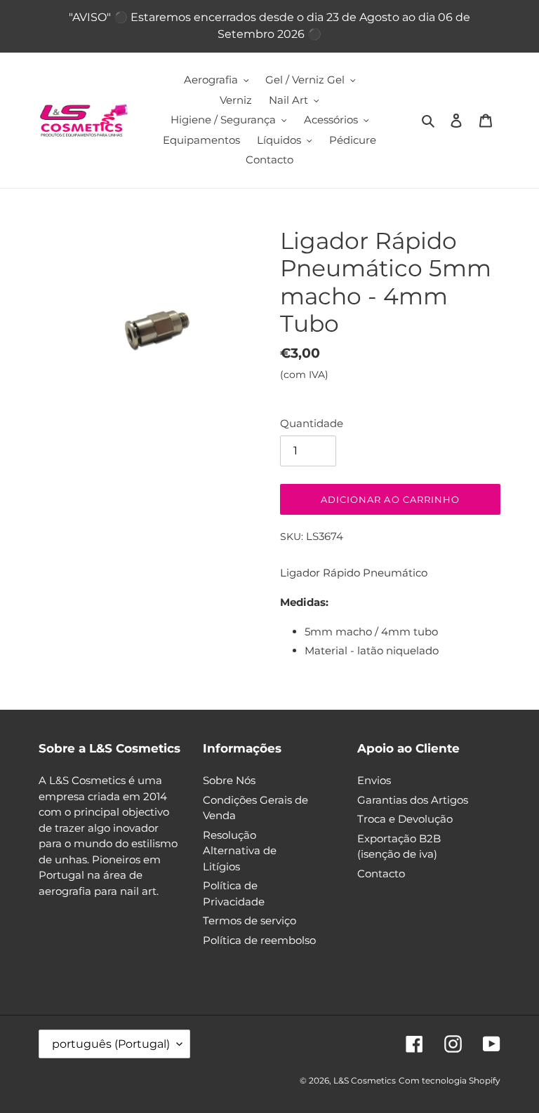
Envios (374, 780)
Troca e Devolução (405, 818)
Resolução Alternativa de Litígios (240, 850)
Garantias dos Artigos (412, 800)
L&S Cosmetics (364, 1080)
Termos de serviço (249, 920)
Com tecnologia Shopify (449, 1080)
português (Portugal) (111, 1044)
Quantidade (311, 423)
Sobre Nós (229, 780)
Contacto (381, 873)
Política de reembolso (259, 940)
